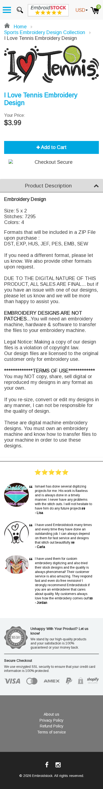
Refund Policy (51, 726)
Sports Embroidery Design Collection (44, 32)
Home (19, 26)
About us (51, 714)
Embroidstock (42, 776)
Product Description (48, 186)
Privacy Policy (51, 720)
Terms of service (51, 732)
